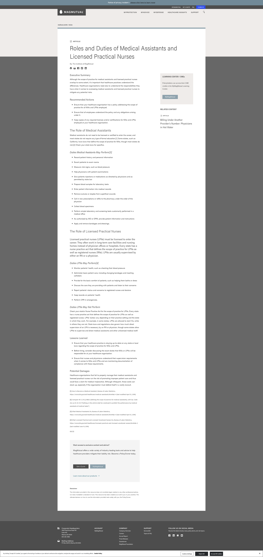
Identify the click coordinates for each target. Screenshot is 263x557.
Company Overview (125, 531)
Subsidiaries (122, 541)
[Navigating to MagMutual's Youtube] (182, 536)
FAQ (193, 7)
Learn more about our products (85, 475)
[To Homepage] (72, 12)
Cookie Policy (98, 553)
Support (195, 12)
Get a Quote (186, 7)
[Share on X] (82, 68)
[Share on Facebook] (78, 68)
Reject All (201, 554)
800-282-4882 (66, 537)
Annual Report (123, 536)
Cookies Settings (187, 554)
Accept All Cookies (216, 554)
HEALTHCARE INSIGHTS (177, 12)
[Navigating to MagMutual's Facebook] (169, 536)
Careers (121, 533)
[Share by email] (75, 68)
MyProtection (130, 12)
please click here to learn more (142, 2)
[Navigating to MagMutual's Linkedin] (174, 536)
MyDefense (159, 12)
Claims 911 (201, 7)
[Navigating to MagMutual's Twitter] (178, 536)
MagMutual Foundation (126, 544)
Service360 (147, 531)
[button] (71, 68)
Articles (70, 25)
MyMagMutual (176, 7)
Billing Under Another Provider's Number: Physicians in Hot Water (176, 123)
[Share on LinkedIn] (86, 68)
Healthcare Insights (62, 25)
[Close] (259, 553)
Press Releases (123, 539)
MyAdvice (145, 12)
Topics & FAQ (148, 533)
